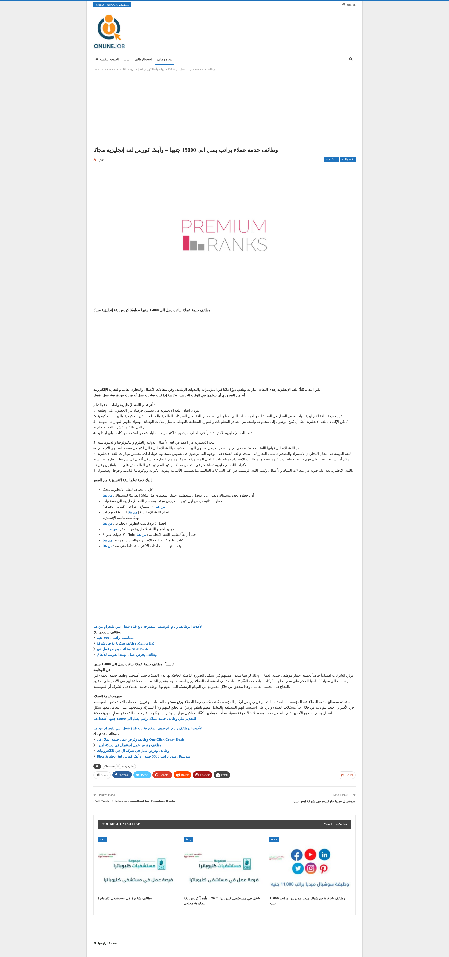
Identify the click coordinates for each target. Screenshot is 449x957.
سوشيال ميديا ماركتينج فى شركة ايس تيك (324, 801)
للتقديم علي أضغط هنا (144, 719)
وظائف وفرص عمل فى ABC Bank (122, 649)
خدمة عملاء (331, 159)
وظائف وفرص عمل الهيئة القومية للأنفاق (127, 654)
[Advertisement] (224, 110)
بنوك (126, 59)
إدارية (102, 839)
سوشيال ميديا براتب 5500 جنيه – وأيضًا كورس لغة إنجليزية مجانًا (143, 756)
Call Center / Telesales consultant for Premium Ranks (134, 801)
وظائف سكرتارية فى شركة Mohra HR (125, 643)
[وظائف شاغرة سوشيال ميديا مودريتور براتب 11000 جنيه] (310, 865)
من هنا (107, 495)
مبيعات (274, 839)
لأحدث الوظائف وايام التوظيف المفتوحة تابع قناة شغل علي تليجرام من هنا (147, 626)
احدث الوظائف (143, 59)
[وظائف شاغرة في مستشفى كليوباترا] (139, 865)
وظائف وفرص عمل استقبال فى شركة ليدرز (129, 745)
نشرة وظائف (164, 59)
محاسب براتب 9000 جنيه (115, 638)
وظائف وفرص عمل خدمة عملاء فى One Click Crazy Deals (140, 739)
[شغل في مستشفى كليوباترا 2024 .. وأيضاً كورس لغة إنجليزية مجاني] (224, 865)
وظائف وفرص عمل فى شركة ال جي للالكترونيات (133, 751)
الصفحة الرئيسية (109, 59)
